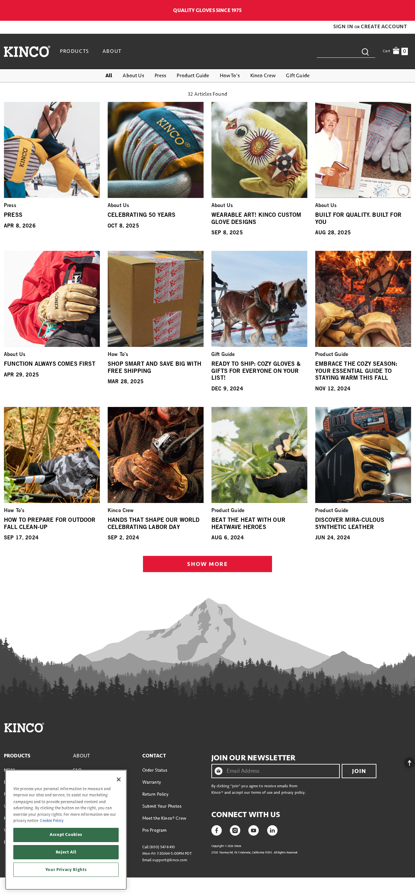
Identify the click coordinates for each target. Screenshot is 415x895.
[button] (343, 26)
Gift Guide (298, 75)
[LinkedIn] (272, 830)
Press (161, 75)
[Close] (119, 779)
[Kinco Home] (27, 51)
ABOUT (81, 756)
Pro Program (154, 830)
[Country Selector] (407, 10)
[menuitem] (75, 51)
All (108, 75)
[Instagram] (235, 830)
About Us (133, 75)
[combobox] (346, 51)
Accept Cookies (66, 834)
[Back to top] (404, 761)
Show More (207, 564)
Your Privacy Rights (66, 869)
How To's (230, 75)
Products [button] (74, 51)
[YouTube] (253, 830)
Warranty (151, 782)
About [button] (112, 51)
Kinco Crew (263, 75)
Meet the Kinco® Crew (164, 818)
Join (359, 771)
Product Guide (193, 75)
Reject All (66, 852)
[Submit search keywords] (365, 51)
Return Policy (155, 794)
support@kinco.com (169, 860)
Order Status (155, 770)
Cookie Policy (52, 820)
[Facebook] (216, 830)
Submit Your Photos (162, 806)
